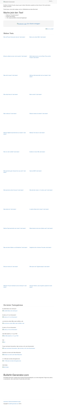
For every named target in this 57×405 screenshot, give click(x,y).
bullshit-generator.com (14, 403)
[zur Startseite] (9, 1)
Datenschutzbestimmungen (15, 401)
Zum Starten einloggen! (33, 23)
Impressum (5, 401)
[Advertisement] (12, 389)
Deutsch (50, 1)
